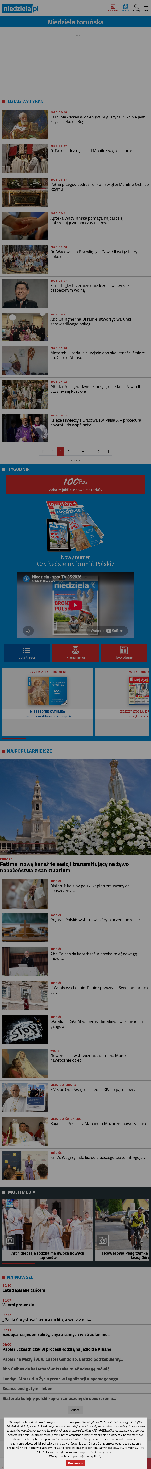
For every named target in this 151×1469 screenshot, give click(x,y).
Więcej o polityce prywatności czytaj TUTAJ (75, 1456)
